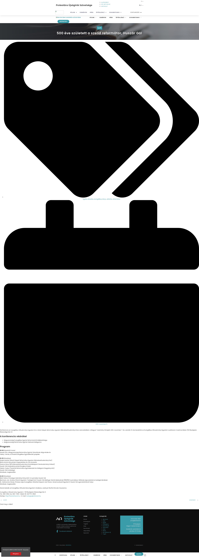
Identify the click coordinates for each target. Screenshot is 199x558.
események (86, 528)
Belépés (139, 554)
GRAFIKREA (68, 545)
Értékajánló (106, 524)
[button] (140, 5)
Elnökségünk (86, 521)
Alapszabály (86, 530)
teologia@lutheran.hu (33, 496)
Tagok (104, 534)
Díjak (104, 521)
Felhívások (105, 527)
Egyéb (99, 28)
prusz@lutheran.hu (136, 520)
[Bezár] (55, 555)
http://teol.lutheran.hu (12, 496)
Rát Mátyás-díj (107, 532)
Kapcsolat (86, 533)
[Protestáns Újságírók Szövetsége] (68, 17)
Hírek (91, 12)
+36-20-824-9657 (136, 519)
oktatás (109, 199)
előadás (90, 199)
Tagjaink (85, 524)
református (116, 199)
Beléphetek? (63, 21)
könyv (104, 199)
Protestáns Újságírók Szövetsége (74, 5)
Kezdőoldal (63, 555)
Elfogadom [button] (16, 553)
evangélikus (98, 199)
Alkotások (105, 519)
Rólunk (85, 519)
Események (83, 12)
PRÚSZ (104, 530)
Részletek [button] (25, 549)
